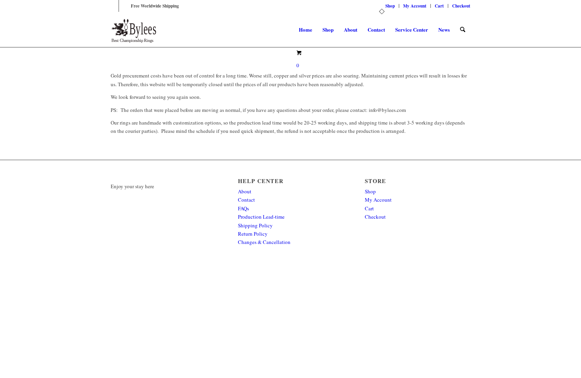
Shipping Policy (255, 225)
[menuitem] (390, 6)
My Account (414, 6)
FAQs (243, 208)
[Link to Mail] (125, 6)
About (244, 191)
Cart (439, 6)
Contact (246, 199)
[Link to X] (113, 6)
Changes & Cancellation (264, 242)
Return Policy (253, 233)
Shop (390, 6)
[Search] (462, 29)
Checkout (461, 6)
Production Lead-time (261, 216)
